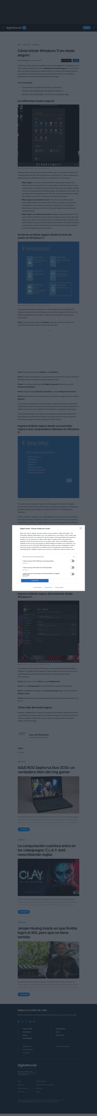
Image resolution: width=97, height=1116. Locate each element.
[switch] (72, 561)
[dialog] (48, 558)
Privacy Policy (59, 587)
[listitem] (48, 557)
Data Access (48, 587)
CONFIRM (34, 580)
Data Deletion (38, 587)
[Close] (81, 529)
